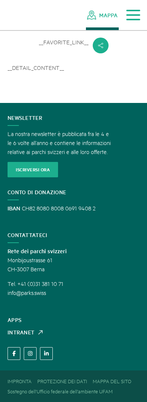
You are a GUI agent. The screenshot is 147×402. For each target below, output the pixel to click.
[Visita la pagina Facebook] (14, 353)
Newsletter (25, 117)
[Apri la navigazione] (133, 15)
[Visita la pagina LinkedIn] (46, 353)
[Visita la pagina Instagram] (30, 353)
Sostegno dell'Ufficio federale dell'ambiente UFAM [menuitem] (60, 391)
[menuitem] (102, 15)
